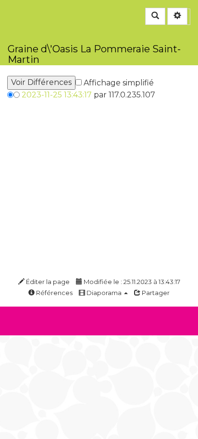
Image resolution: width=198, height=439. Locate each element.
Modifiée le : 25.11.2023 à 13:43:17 (131, 281)
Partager (155, 293)
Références (54, 293)
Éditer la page (47, 281)
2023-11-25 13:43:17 (57, 94)
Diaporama (104, 293)
